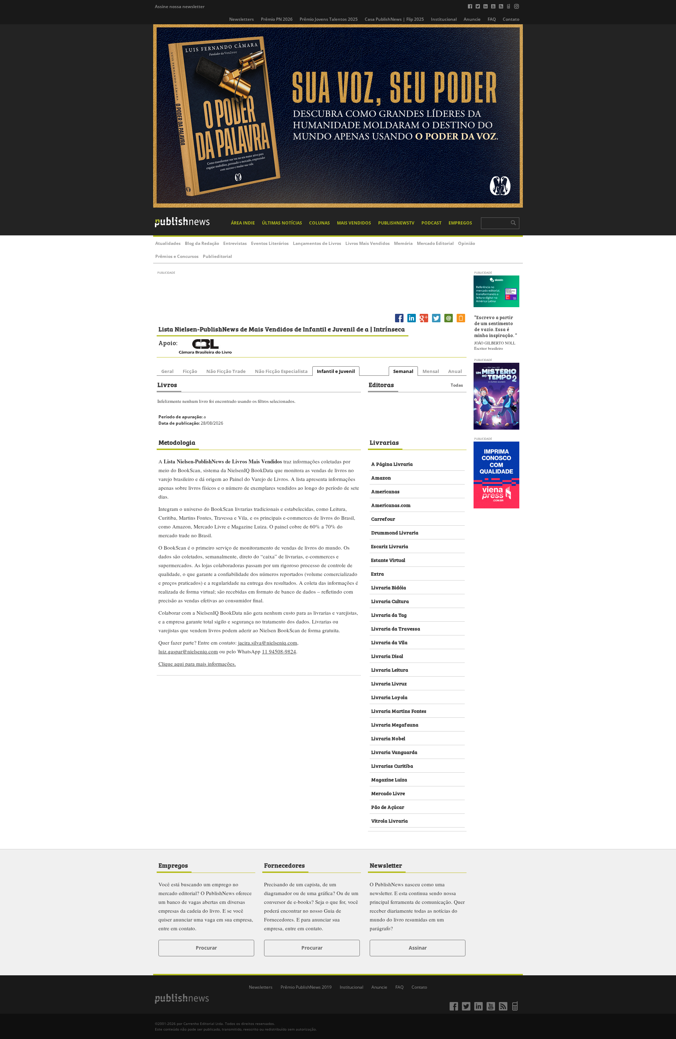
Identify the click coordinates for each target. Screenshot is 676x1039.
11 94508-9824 (279, 651)
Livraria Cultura (390, 600)
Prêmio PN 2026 (277, 19)
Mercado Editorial (435, 243)
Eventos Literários (270, 243)
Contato (511, 19)
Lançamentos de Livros (317, 243)
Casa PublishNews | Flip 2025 (394, 19)
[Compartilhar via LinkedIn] (411, 322)
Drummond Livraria (394, 532)
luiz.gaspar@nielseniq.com (188, 651)
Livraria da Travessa (395, 628)
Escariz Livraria (389, 546)
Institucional (444, 19)
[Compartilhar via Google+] (424, 322)
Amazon (381, 477)
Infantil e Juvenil (336, 371)
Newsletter (386, 865)
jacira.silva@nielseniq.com (267, 642)
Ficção (190, 371)
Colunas (319, 223)
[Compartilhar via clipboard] (461, 322)
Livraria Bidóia (388, 587)
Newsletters (241, 19)
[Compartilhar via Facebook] (399, 322)
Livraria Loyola (389, 697)
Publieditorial (217, 256)
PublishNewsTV (396, 223)
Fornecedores (284, 865)
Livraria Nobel (388, 738)
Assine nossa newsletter (180, 6)
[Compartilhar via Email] (448, 322)
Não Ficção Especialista (281, 371)
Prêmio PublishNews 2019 (306, 987)
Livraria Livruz (389, 683)
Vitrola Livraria (389, 820)
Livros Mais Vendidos (367, 243)
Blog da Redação (202, 243)
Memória (403, 243)
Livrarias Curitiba (392, 765)
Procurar (206, 947)
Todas (457, 385)
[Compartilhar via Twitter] (436, 322)
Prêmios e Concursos (177, 256)
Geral (167, 371)
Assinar (418, 947)
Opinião (466, 243)
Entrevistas (235, 243)
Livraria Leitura (389, 669)
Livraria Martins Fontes (398, 710)
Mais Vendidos (354, 223)
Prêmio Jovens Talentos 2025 (329, 19)
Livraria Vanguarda (394, 751)
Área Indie (243, 223)
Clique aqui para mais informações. (197, 663)
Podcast (431, 223)
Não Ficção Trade (226, 371)
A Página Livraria (392, 463)
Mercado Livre (388, 793)
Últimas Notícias (282, 223)
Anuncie (472, 19)
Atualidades (168, 243)
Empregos (460, 223)
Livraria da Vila (389, 642)
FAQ (492, 19)
